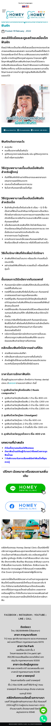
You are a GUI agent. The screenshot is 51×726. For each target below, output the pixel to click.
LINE (20, 618)
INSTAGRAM (25, 615)
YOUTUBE (39, 615)
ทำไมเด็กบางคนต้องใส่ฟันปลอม (19, 448)
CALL (29, 618)
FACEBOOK (10, 615)
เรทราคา (12, 383)
